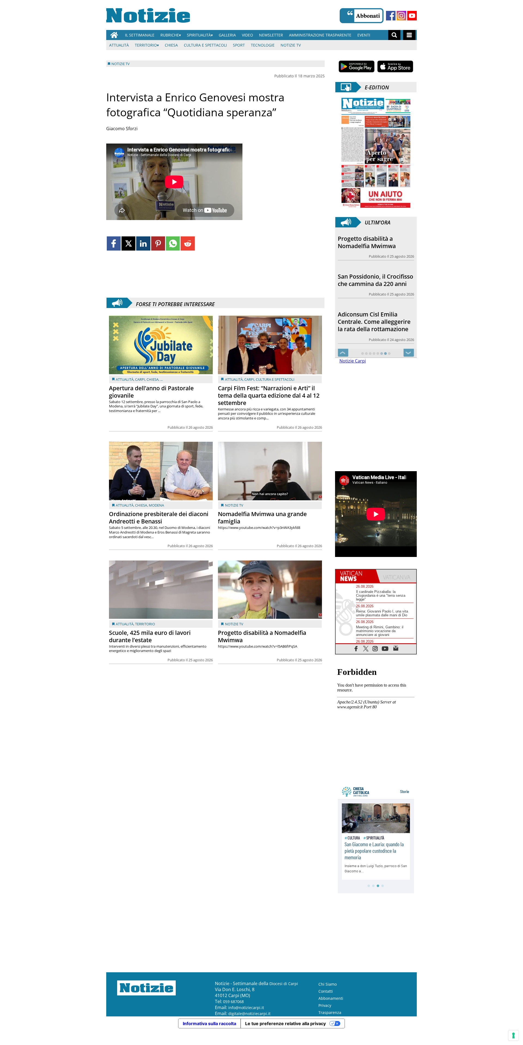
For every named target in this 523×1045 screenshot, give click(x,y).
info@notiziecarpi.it (246, 1007)
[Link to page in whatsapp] (173, 243)
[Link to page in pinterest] (158, 243)
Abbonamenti (330, 998)
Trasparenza (329, 1012)
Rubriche (169, 35)
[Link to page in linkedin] (143, 243)
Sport (239, 45)
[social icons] (356, 648)
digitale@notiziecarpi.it (249, 1013)
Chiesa (171, 45)
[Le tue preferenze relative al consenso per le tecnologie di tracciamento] (513, 1035)
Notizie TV (291, 45)
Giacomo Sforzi (122, 129)
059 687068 (233, 1001)
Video (247, 35)
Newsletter (271, 35)
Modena (156, 505)
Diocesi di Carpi (283, 983)
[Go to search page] (394, 35)
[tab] (356, 576)
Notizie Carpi (352, 361)
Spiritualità (199, 35)
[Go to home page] (114, 35)
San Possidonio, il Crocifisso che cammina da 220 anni (375, 280)
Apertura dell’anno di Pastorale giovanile (151, 391)
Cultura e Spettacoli (205, 45)
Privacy (324, 1005)
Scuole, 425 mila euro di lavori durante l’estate (150, 636)
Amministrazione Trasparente (320, 35)
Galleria (227, 35)
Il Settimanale (139, 35)
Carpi (140, 379)
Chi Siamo (327, 984)
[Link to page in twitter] (128, 243)
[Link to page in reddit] (187, 243)
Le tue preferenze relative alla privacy (285, 1023)
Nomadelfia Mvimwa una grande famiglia (262, 517)
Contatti (325, 991)
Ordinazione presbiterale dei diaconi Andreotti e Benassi (158, 517)
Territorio (146, 45)
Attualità (119, 45)
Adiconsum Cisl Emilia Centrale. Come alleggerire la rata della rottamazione (374, 321)
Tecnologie (263, 45)
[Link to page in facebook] (114, 243)
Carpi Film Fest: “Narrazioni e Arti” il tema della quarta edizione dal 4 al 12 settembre (269, 395)
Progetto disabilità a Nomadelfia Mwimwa (262, 636)
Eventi (363, 35)
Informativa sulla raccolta (209, 1023)
